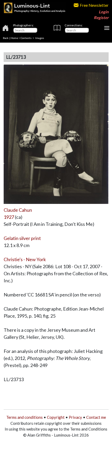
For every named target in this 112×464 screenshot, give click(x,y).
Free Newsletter (94, 5)
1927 (9, 217)
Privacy (75, 417)
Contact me (96, 417)
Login (104, 11)
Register (101, 17)
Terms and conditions (24, 417)
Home (14, 37)
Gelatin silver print (22, 238)
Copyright (56, 417)
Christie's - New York (25, 259)
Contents (26, 37)
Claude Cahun (18, 210)
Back (6, 37)
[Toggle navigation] (107, 28)
